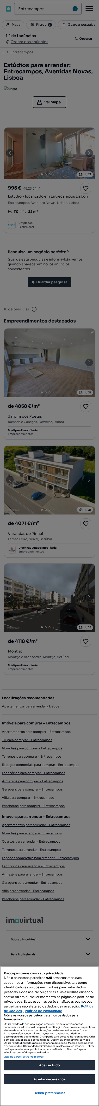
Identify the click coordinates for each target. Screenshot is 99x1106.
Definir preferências (50, 1093)
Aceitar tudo (49, 1065)
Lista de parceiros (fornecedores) (24, 1056)
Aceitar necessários (49, 1079)
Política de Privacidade (43, 1011)
